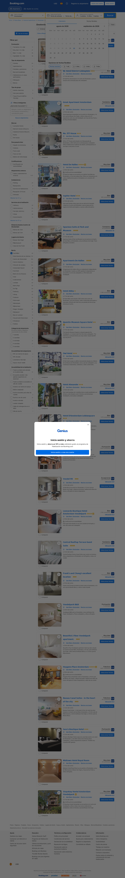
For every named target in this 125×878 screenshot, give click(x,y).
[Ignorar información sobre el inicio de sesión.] (88, 424)
